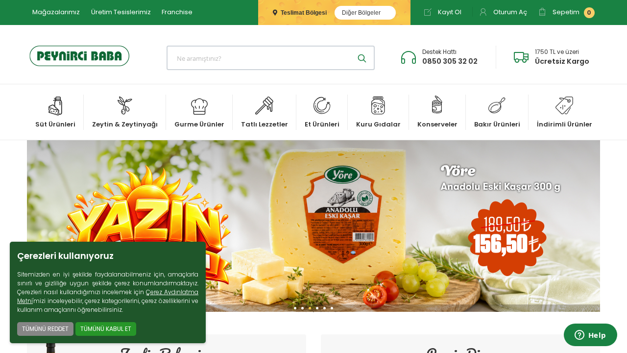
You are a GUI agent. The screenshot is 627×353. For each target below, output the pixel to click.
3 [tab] (313, 312)
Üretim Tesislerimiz (121, 12)
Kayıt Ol (448, 12)
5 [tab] (328, 312)
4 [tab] (321, 312)
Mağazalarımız (56, 12)
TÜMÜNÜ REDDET (45, 329)
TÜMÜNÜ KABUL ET (105, 329)
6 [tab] (335, 312)
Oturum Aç (509, 12)
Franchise (177, 12)
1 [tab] (299, 312)
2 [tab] (306, 312)
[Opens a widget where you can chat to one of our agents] (590, 336)
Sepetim (571, 12)
